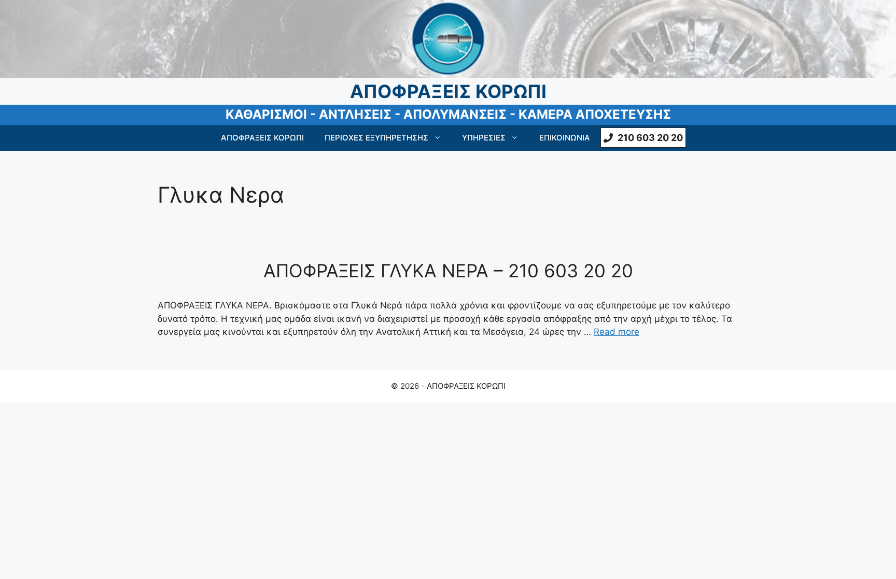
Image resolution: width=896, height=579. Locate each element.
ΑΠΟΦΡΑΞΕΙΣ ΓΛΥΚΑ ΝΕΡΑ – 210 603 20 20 (448, 270)
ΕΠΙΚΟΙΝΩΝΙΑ (564, 138)
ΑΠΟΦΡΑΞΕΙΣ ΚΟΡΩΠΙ (262, 138)
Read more (616, 332)
